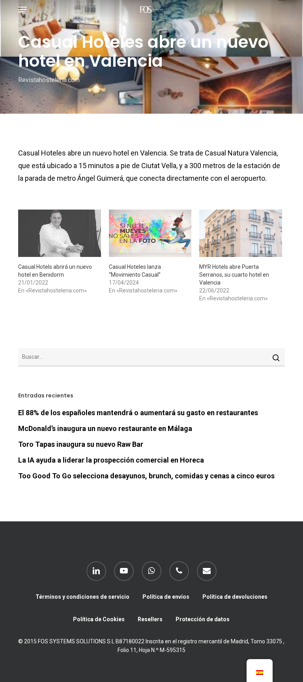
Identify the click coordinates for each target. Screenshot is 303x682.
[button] (22, 9)
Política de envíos (165, 597)
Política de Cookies (99, 619)
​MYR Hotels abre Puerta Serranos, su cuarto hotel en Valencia (234, 275)
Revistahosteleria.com (49, 80)
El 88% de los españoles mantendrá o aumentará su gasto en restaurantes (138, 412)
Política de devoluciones (234, 597)
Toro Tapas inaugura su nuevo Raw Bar (80, 444)
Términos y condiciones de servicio (82, 597)
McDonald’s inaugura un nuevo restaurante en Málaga (105, 428)
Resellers (150, 619)
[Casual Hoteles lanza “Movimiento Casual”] (150, 233)
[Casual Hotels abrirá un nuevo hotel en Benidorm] (59, 233)
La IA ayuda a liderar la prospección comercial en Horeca (111, 460)
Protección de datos (203, 619)
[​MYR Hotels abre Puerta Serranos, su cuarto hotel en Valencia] (240, 233)
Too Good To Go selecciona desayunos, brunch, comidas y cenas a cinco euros (146, 476)
